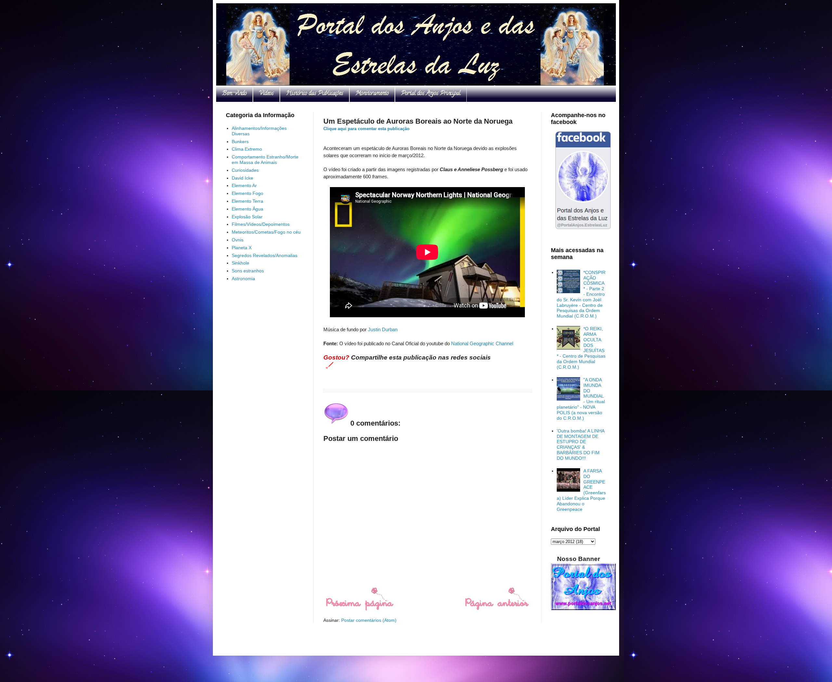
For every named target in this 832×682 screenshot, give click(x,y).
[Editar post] (328, 365)
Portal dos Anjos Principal (431, 93)
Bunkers (240, 141)
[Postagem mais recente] (359, 609)
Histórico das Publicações (314, 93)
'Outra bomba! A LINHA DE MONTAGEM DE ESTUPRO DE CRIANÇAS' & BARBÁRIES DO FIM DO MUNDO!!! (580, 444)
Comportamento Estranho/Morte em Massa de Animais (265, 159)
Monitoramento (372, 93)
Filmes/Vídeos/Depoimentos (261, 224)
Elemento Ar (244, 185)
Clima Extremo (247, 149)
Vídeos (266, 93)
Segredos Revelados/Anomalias (264, 255)
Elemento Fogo (247, 193)
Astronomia (243, 278)
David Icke (242, 178)
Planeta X (242, 247)
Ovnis (237, 239)
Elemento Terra (247, 201)
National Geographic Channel (482, 343)
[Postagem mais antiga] (496, 609)
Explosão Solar (247, 216)
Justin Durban (382, 329)
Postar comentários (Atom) (368, 620)
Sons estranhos (248, 270)
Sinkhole (240, 263)
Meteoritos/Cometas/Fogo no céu (266, 232)
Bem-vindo (234, 93)
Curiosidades (245, 170)
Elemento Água (247, 208)
